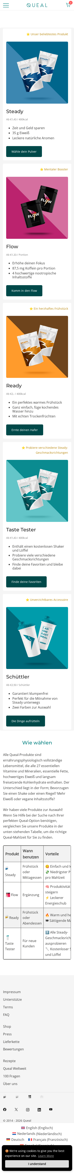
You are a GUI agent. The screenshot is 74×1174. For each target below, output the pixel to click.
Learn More (46, 1156)
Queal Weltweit (14, 1068)
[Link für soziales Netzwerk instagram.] (27, 1109)
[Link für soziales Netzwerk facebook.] (4, 1109)
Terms (8, 1007)
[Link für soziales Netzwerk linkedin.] (39, 1109)
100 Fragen (11, 1076)
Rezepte (9, 1061)
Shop (7, 1026)
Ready (13, 917)
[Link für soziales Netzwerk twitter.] (16, 1109)
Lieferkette (11, 1041)
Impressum (12, 992)
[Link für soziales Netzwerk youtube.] (50, 1109)
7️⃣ (47, 932)
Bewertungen (13, 1049)
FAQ (6, 1014)
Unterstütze (12, 999)
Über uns (10, 1083)
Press (7, 1034)
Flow (14, 895)
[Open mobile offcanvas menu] (6, 5)
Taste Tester (10, 946)
